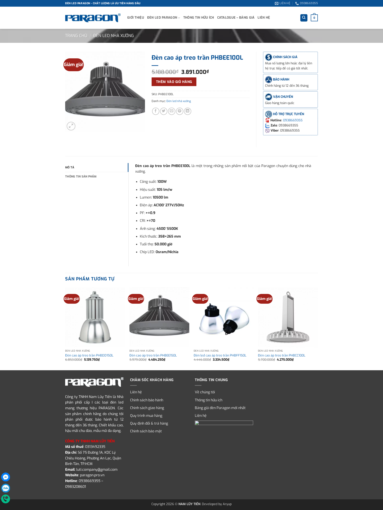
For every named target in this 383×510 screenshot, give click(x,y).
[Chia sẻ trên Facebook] (155, 111)
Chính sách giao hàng (147, 408)
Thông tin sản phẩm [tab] (81, 176)
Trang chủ (76, 35)
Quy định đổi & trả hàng (149, 423)
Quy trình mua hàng (146, 415)
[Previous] (65, 328)
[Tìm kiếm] (303, 18)
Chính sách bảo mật (146, 431)
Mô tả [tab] (69, 167)
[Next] (317, 328)
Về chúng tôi (205, 392)
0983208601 (75, 486)
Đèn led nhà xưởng (113, 35)
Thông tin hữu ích (198, 18)
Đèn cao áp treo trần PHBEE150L (153, 356)
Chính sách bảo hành (146, 400)
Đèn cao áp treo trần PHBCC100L (281, 356)
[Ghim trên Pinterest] (179, 111)
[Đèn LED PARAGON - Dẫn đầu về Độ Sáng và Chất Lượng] (93, 18)
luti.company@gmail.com (96, 469)
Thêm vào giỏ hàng (174, 81)
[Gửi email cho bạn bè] (171, 111)
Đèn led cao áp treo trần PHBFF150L (220, 356)
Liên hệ (264, 18)
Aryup (227, 504)
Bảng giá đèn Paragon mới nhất (220, 408)
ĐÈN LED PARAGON (162, 18)
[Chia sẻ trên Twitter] (163, 111)
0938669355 (293, 120)
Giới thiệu (135, 18)
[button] (314, 17)
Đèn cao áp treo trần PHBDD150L (89, 356)
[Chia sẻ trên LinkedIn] (187, 111)
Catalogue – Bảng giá (236, 18)
